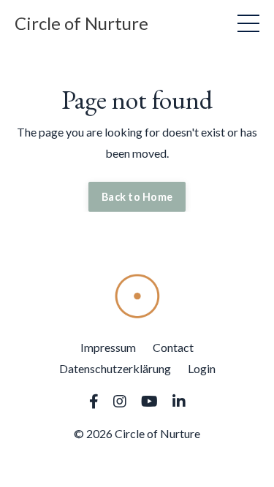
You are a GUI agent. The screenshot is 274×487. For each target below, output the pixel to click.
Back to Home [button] (137, 197)
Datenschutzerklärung (115, 368)
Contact (173, 347)
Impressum (108, 347)
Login (202, 368)
